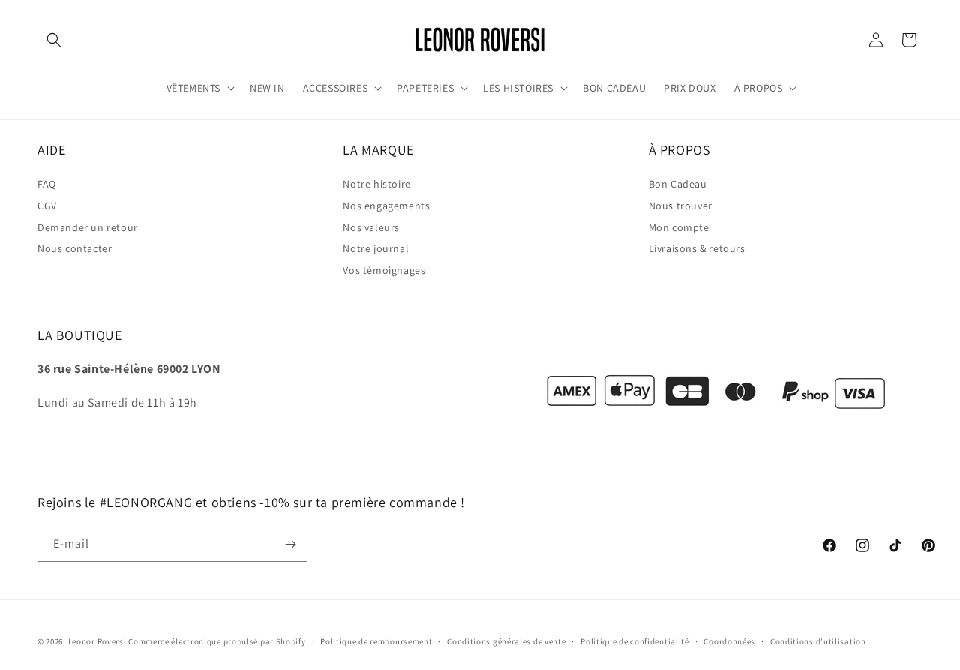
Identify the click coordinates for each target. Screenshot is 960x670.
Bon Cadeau (678, 184)
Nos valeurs (371, 227)
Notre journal (376, 249)
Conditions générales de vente (506, 640)
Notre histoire (376, 184)
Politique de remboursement (376, 640)
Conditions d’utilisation (818, 640)
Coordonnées (729, 640)
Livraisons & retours (697, 249)
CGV (47, 205)
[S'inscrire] (290, 544)
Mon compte (679, 227)
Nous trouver (680, 205)
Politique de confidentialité (634, 640)
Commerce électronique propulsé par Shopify (216, 641)
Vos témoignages (384, 270)
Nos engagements (386, 205)
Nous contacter (75, 249)
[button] (54, 39)
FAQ (47, 184)
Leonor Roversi (97, 641)
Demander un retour (88, 227)
